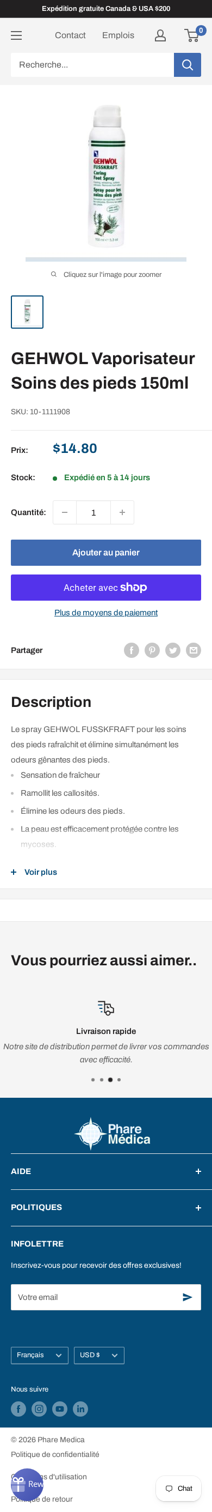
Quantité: (28, 512)
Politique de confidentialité (55, 1454)
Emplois (118, 35)
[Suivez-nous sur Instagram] (39, 1409)
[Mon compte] (160, 35)
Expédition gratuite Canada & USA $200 (106, 9)
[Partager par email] (193, 650)
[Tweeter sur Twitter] (172, 650)
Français (30, 1355)
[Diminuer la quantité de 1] (64, 512)
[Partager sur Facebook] (131, 650)
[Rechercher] (187, 65)
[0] (192, 35)
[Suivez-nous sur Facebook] (18, 1409)
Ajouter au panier (106, 552)
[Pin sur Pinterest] (152, 650)
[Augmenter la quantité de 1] (122, 512)
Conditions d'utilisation (49, 1477)
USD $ (90, 1355)
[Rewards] (27, 1484)
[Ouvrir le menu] (16, 35)
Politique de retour (42, 1499)
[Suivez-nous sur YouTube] (59, 1409)
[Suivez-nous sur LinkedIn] (80, 1409)
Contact (70, 35)
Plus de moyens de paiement (106, 612)
